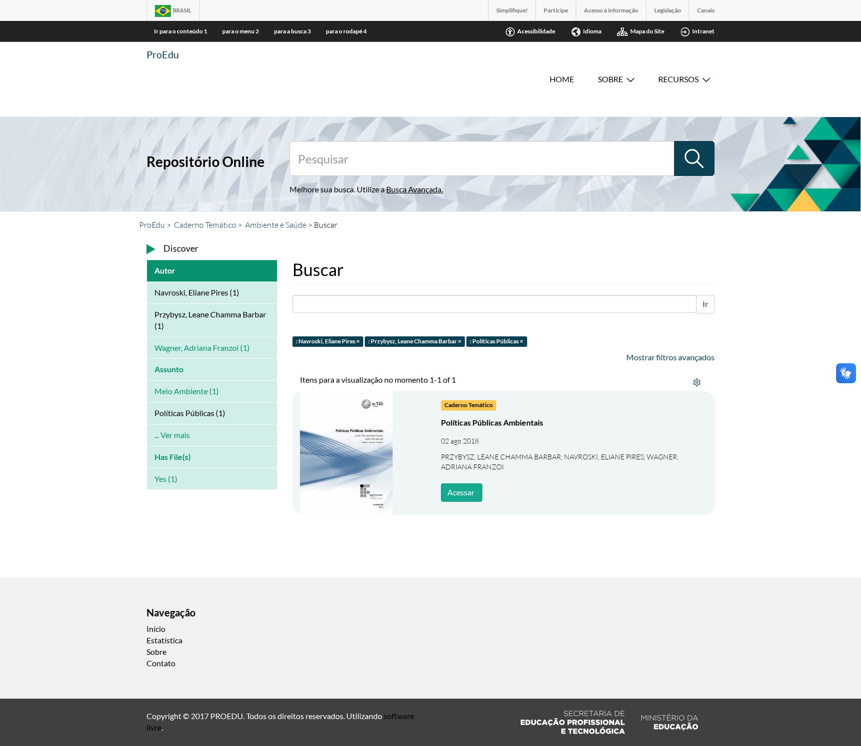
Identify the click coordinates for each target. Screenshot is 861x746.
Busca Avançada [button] (413, 189)
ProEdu (162, 54)
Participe (556, 10)
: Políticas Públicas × (496, 341)
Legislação (667, 10)
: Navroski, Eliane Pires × (328, 341)
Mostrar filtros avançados (670, 357)
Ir (705, 303)
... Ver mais (172, 435)
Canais (706, 10)
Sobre (610, 79)
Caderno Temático (205, 225)
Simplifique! (512, 10)
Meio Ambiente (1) (186, 391)
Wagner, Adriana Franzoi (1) (202, 347)
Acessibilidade (536, 31)
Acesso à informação (611, 10)
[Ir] (694, 158)
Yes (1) (165, 478)
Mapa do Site (647, 31)
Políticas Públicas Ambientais (492, 422)
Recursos (678, 79)
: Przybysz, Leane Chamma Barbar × (414, 341)
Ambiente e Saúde (275, 225)
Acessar (460, 492)
